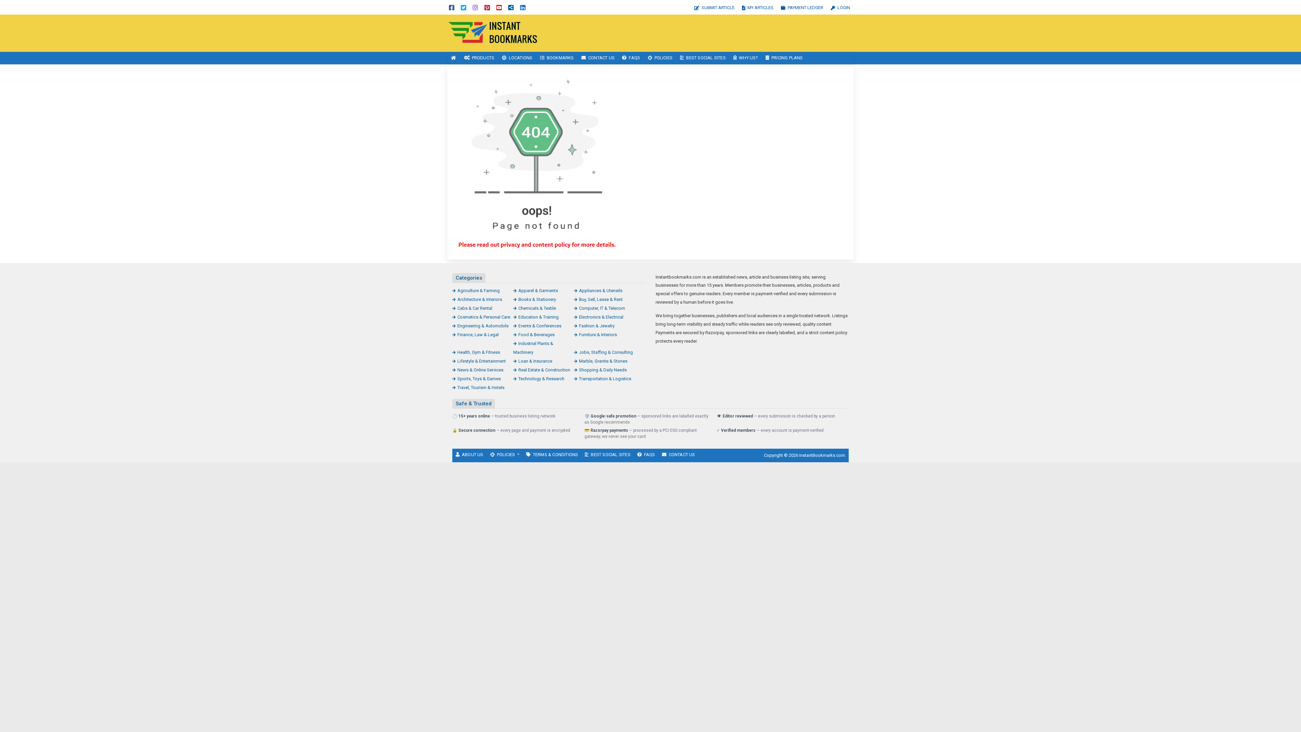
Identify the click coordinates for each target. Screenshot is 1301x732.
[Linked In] (522, 7)
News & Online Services (480, 369)
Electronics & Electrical (601, 317)
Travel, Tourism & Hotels (480, 387)
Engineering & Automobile (483, 325)
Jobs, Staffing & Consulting (606, 352)
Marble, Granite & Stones (603, 361)
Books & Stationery (537, 299)
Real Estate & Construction (544, 369)
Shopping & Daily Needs (603, 369)
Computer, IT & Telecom (602, 308)
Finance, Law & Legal (478, 334)
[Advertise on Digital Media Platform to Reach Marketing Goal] (493, 32)
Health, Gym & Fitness (478, 352)
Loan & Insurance (535, 361)
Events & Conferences (539, 325)
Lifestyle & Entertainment (481, 361)
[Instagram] (475, 7)
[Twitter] (463, 7)
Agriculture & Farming (478, 290)
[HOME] (453, 58)
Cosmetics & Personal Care (483, 317)
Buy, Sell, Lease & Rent (601, 299)
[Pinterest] (487, 7)
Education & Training (538, 317)
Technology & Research (541, 378)
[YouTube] (499, 7)
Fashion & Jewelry (597, 325)
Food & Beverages (536, 334)
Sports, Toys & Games (479, 378)
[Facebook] (451, 7)
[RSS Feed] (511, 7)
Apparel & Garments (538, 290)
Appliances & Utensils (600, 290)
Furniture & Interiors (598, 334)
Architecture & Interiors (479, 299)
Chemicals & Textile (537, 308)
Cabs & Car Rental (474, 308)
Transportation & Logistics (605, 378)
